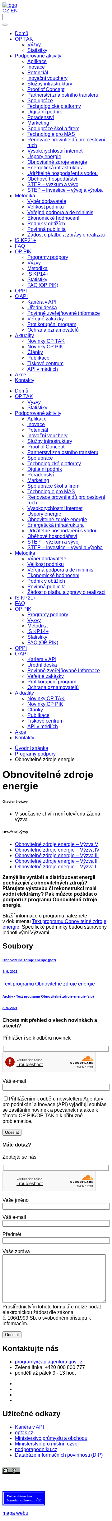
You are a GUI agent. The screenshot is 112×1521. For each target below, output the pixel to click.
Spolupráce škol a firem (53, 486)
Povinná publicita (46, 586)
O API (21, 653)
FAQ (20, 603)
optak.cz (24, 1432)
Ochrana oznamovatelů (53, 687)
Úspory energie (44, 514)
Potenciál (37, 430)
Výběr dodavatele (46, 558)
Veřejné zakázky (45, 676)
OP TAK (24, 396)
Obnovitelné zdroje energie (57, 519)
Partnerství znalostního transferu (62, 452)
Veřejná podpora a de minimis (60, 569)
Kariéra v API (41, 659)
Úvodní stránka (31, 748)
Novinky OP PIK (45, 704)
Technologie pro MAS (51, 491)
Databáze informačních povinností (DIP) (59, 1455)
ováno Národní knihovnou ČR (24, 1498)
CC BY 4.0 (59, 1476)
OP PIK (23, 609)
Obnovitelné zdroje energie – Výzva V (56, 844)
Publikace (38, 715)
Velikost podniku (45, 564)
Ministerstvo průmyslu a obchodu (51, 1438)
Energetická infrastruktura (55, 525)
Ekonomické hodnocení (53, 575)
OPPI (21, 648)
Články (35, 709)
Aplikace (37, 418)
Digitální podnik (44, 469)
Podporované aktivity (38, 413)
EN (14, 10)
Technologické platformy (54, 463)
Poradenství (40, 474)
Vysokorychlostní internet (54, 508)
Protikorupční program (51, 681)
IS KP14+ (38, 631)
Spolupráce (40, 458)
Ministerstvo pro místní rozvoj (47, 1443)
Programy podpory (47, 614)
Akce (20, 732)
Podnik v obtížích (46, 581)
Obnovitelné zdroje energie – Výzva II (56, 861)
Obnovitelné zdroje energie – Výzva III (57, 855)
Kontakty (24, 737)
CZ (5, 10)
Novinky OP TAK (46, 698)
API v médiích (42, 726)
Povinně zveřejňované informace (63, 670)
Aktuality (24, 693)
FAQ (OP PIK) (42, 642)
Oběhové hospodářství (52, 536)
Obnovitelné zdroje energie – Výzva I (55, 866)
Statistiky (37, 407)
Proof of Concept (45, 446)
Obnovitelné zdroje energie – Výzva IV (57, 849)
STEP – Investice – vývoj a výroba (65, 547)
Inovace (36, 424)
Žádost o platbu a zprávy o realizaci (66, 592)
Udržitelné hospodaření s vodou (62, 530)
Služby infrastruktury (49, 441)
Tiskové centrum (45, 721)
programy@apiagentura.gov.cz (48, 1361)
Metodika (25, 553)
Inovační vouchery (47, 435)
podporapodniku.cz (36, 1449)
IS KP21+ (25, 597)
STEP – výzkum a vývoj (53, 542)
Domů (21, 390)
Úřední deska (42, 665)
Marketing (38, 480)
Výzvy (34, 402)
